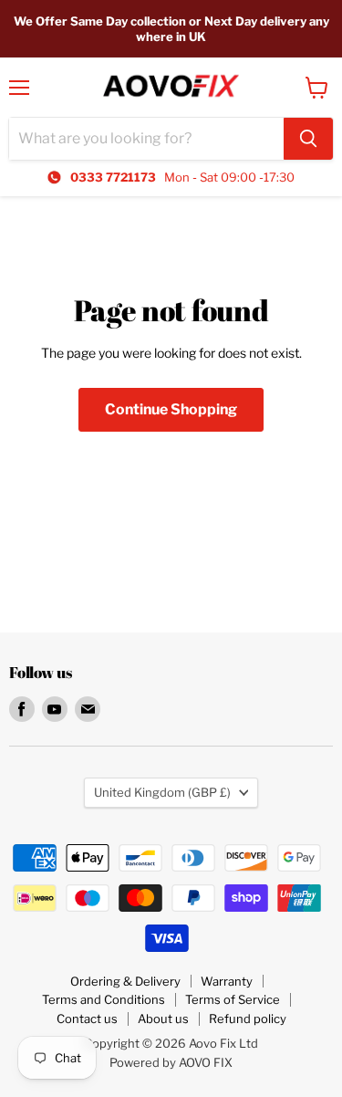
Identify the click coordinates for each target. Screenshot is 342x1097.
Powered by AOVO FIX (171, 1062)
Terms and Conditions (103, 999)
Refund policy (247, 1018)
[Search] (308, 139)
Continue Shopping (171, 409)
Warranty (227, 981)
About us (163, 1018)
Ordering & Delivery (125, 981)
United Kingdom (162, 792)
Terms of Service (232, 999)
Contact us (87, 1018)
